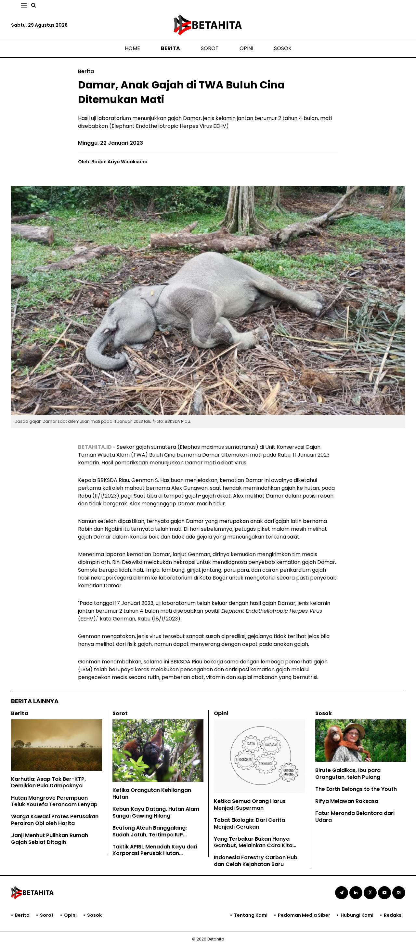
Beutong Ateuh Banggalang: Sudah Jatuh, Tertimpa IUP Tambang (149, 834)
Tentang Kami (250, 915)
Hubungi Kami (357, 915)
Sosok (283, 48)
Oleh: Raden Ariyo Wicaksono (113, 161)
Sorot (210, 48)
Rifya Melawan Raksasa (346, 801)
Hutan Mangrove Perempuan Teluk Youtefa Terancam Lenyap (54, 801)
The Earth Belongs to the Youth (356, 789)
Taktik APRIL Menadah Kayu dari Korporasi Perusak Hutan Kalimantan (154, 853)
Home (132, 48)
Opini (246, 48)
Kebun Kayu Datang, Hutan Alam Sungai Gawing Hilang (155, 812)
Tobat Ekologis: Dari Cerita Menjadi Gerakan (249, 823)
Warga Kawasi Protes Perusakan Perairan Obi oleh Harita (54, 820)
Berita (170, 48)
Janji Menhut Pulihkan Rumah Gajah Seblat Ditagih (49, 839)
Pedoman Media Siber (304, 915)
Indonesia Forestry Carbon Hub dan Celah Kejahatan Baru (255, 861)
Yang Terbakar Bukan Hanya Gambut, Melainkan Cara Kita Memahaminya (253, 845)
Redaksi (393, 915)
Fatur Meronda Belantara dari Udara (355, 816)
